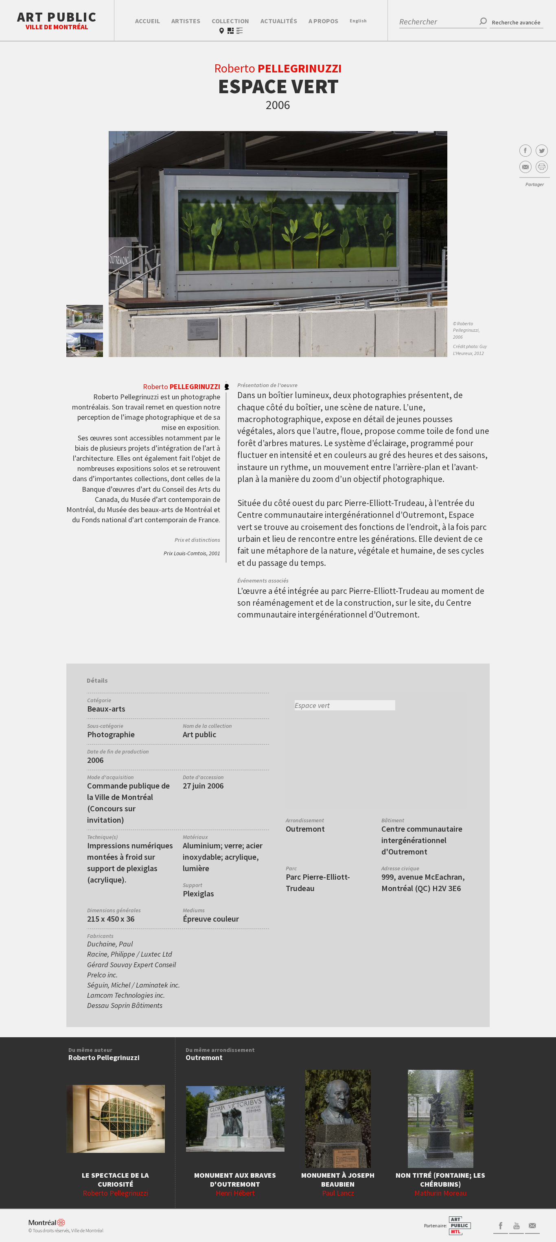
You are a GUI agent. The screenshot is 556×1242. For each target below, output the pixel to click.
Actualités (278, 21)
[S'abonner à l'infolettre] (532, 1225)
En (358, 21)
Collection (230, 21)
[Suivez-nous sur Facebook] (500, 1225)
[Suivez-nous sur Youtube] (516, 1225)
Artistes (185, 21)
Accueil (147, 21)
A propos (323, 21)
